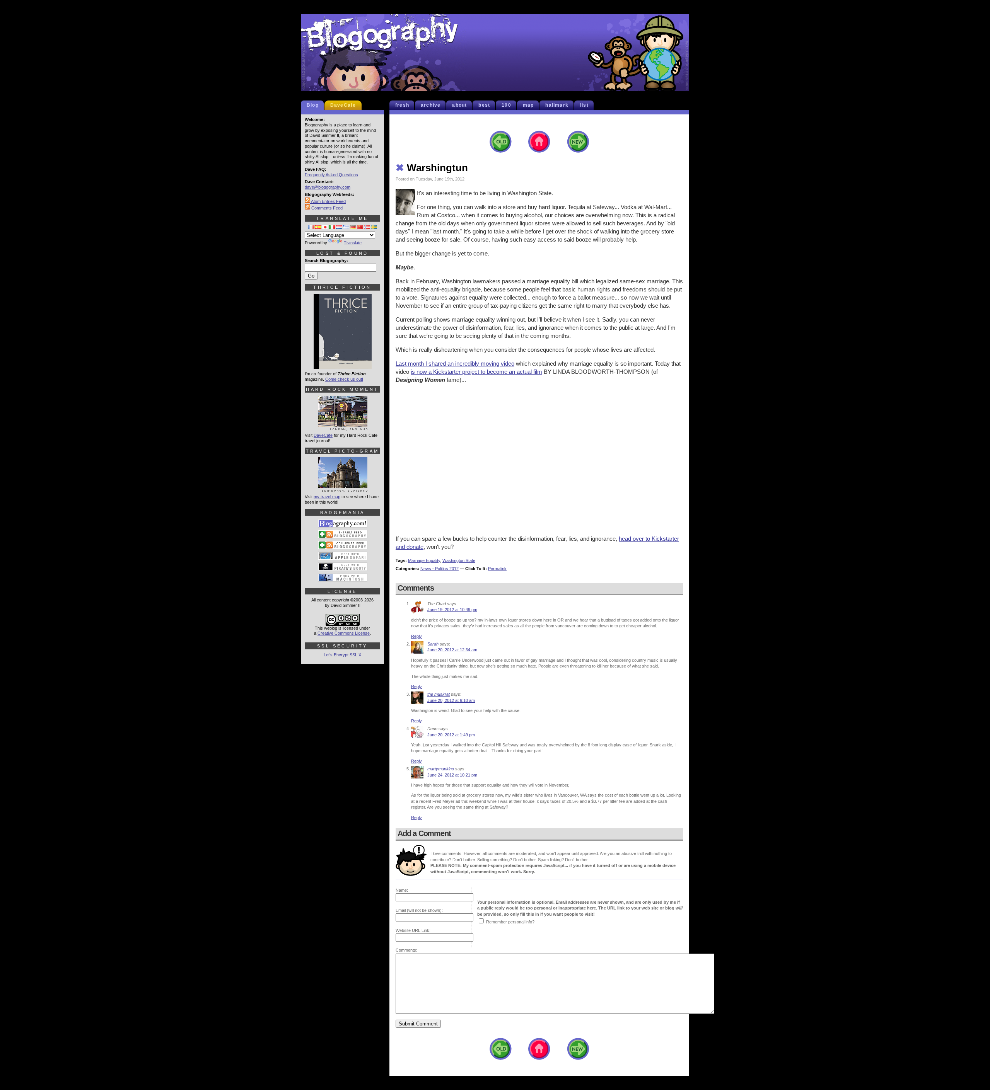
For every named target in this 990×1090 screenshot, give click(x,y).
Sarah (433, 644)
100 (506, 105)
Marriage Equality (424, 560)
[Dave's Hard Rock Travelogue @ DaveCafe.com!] (342, 427)
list (584, 105)
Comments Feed (326, 208)
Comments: (406, 950)
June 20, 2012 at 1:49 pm (451, 734)
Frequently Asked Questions (331, 174)
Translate (353, 242)
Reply (416, 636)
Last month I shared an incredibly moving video (455, 363)
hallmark (556, 105)
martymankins (440, 768)
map (528, 105)
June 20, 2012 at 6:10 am (451, 700)
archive (430, 105)
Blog (313, 105)
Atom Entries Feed (328, 201)
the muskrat (438, 694)
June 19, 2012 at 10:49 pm (452, 609)
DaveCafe (343, 105)
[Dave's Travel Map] (342, 488)
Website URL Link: (413, 930)
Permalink (497, 568)
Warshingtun (432, 168)
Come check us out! (344, 379)
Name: (402, 890)
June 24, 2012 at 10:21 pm (452, 775)
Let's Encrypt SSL (340, 654)
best (484, 105)
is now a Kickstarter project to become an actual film (476, 371)
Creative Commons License (343, 633)
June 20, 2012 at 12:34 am (452, 649)
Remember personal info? (510, 922)
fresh (402, 105)
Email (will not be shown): (419, 910)
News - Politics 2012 (439, 568)
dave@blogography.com (327, 187)
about (459, 105)
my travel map (327, 496)
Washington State (458, 560)
